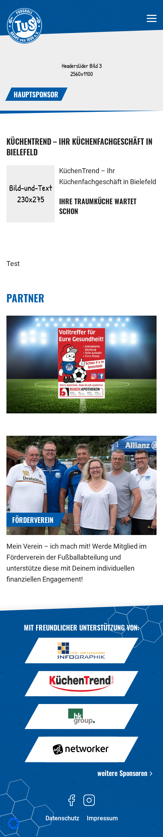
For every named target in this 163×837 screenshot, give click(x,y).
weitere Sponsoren (122, 773)
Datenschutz (62, 818)
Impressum (102, 818)
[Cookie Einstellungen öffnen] (14, 828)
